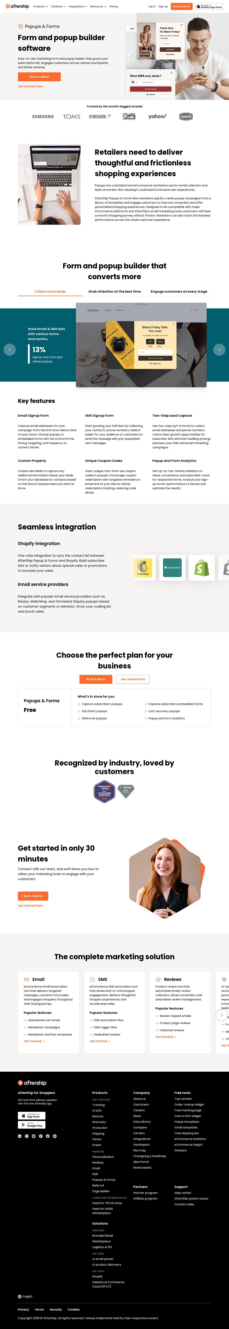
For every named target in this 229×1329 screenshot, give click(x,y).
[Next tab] (219, 350)
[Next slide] (222, 1015)
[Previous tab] (10, 350)
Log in (151, 6)
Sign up (163, 6)
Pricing (114, 6)
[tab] (50, 291)
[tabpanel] (114, 398)
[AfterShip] (18, 6)
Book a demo (181, 6)
